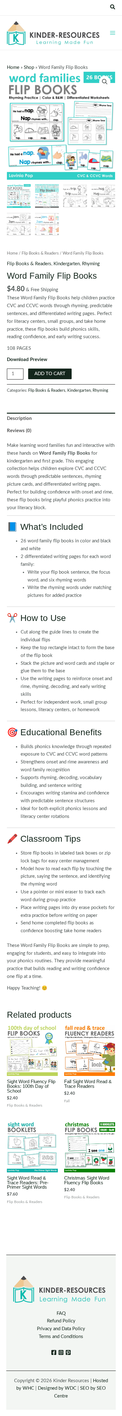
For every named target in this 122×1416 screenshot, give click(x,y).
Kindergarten (66, 263)
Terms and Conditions (61, 1336)
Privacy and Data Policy (61, 1328)
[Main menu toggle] (112, 32)
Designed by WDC (57, 1388)
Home (13, 67)
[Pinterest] (68, 1352)
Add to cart (49, 373)
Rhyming (91, 263)
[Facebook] (54, 1352)
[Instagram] (61, 1352)
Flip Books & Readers (40, 253)
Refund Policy (61, 1321)
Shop (29, 67)
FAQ (61, 1313)
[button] (113, 7)
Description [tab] (19, 418)
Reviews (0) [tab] (19, 430)
